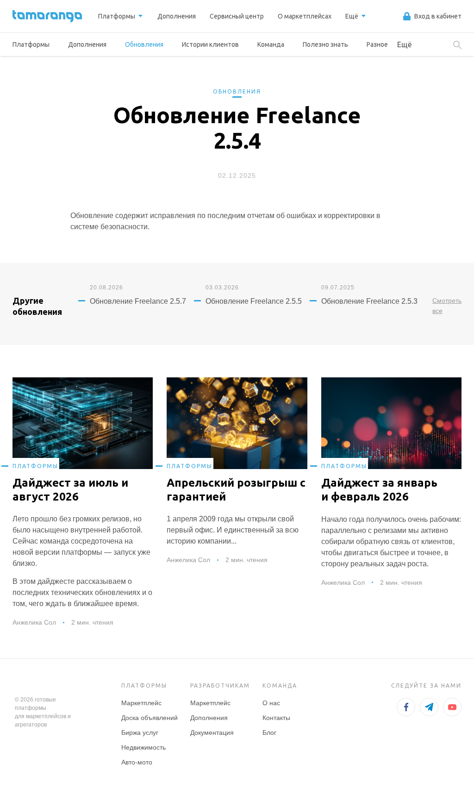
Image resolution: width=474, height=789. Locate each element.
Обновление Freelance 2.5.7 (138, 301)
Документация (212, 732)
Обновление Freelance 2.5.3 (369, 301)
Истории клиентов (210, 44)
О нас (271, 703)
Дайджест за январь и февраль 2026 (379, 489)
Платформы (31, 44)
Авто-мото (136, 762)
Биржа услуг (139, 732)
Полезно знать (325, 44)
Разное (377, 44)
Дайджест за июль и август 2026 (70, 489)
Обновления (144, 44)
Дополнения (87, 44)
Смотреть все (447, 305)
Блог (269, 732)
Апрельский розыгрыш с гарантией (236, 489)
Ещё (404, 44)
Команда (270, 44)
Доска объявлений (149, 717)
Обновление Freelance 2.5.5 (254, 301)
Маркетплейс (141, 703)
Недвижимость (143, 747)
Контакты (276, 717)
